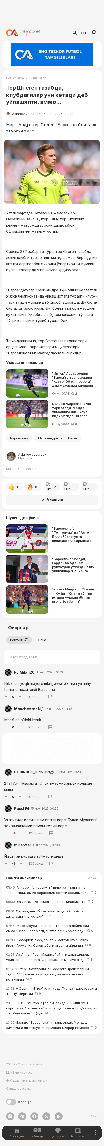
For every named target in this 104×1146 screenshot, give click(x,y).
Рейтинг (16, 640)
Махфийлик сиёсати (21, 1072)
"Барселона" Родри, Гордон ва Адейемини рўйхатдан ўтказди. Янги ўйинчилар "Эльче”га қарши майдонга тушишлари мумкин (73, 565)
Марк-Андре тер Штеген (58, 438)
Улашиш (55, 499)
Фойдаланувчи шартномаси (26, 1080)
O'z (84, 33)
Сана (42, 640)
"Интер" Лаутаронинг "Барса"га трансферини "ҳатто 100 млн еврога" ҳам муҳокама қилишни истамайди (72, 379)
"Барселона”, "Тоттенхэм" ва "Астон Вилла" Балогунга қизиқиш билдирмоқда (71, 534)
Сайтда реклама (18, 1088)
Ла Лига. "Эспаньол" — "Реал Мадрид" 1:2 (49, 902)
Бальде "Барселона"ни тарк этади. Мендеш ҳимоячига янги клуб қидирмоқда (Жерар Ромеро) (71, 410)
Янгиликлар (37, 78)
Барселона (19, 438)
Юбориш (35, 697)
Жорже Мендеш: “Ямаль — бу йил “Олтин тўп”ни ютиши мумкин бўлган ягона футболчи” (73, 595)
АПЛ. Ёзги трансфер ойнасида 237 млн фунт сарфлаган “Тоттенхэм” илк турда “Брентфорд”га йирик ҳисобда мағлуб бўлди (51, 1008)
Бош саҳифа (15, 78)
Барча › (92, 878)
